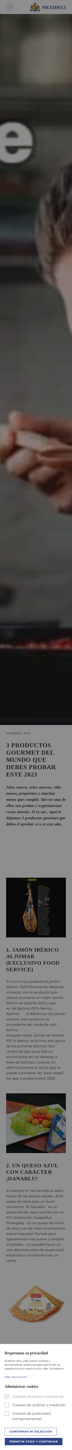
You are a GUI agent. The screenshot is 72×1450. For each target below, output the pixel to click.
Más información (16, 1377)
